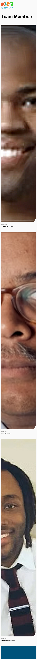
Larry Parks (6, 434)
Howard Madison (8, 641)
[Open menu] (35, 5)
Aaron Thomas (7, 227)
